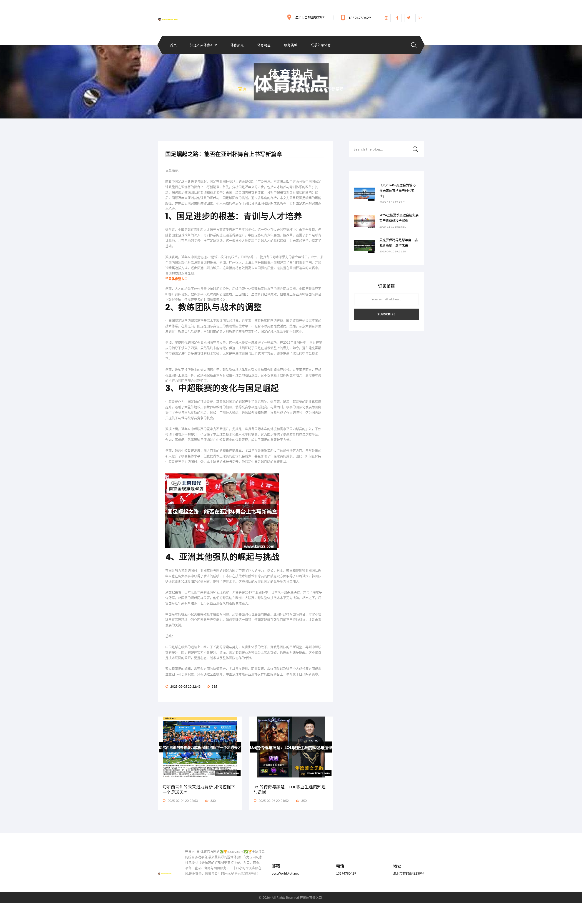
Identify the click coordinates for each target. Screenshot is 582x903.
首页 (173, 45)
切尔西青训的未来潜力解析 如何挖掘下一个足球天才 (199, 789)
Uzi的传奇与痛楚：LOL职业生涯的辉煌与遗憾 (289, 789)
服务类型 (290, 45)
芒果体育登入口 (311, 897)
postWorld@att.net (285, 873)
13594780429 (359, 17)
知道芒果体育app (203, 45)
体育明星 (264, 45)
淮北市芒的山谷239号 (310, 17)
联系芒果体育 (321, 45)
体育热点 (237, 45)
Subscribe (386, 314)
